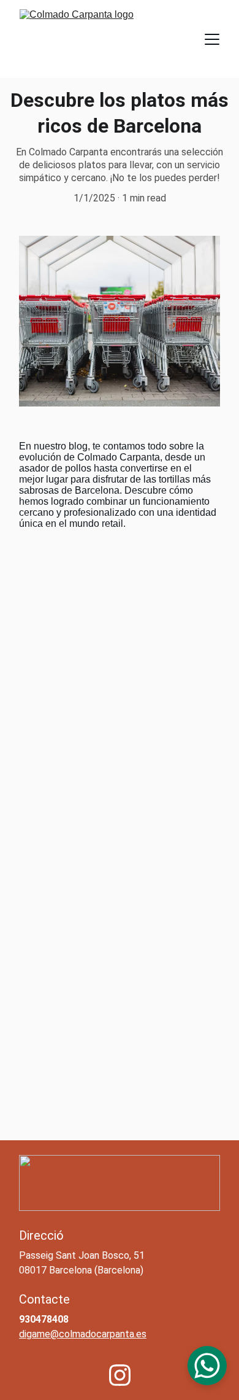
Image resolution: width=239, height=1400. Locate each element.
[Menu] (212, 39)
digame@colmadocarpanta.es (82, 1334)
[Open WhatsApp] (207, 1365)
